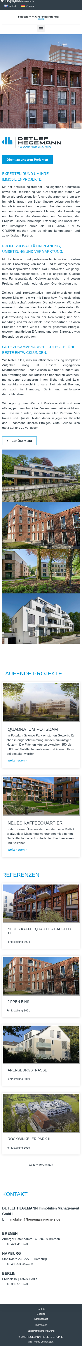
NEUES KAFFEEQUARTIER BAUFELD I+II (39, 931)
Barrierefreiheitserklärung (41, 1330)
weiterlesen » (18, 760)
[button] (41, 28)
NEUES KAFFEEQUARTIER (36, 823)
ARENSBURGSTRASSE (28, 1070)
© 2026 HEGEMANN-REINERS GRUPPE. (41, 1337)
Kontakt (41, 1309)
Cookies (41, 1314)
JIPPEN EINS (19, 1002)
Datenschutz (41, 1319)
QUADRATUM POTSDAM (33, 729)
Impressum (41, 1325)
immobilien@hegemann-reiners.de (33, 1219)
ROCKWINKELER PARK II (29, 1139)
